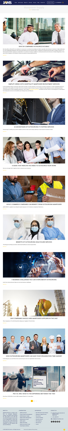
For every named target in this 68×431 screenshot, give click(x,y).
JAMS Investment (23, 412)
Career (37, 424)
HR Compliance (39, 420)
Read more (4, 55)
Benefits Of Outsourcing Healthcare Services (34, 242)
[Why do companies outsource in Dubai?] (34, 31)
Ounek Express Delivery (24, 425)
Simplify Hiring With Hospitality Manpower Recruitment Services (34, 84)
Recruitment (38, 415)
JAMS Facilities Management (25, 417)
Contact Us (42, 2)
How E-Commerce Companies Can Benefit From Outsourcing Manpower (34, 204)
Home (16, 2)
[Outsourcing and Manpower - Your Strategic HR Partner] (7, 2)
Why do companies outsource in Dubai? (34, 46)
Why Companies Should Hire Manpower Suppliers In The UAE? (34, 318)
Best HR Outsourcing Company (42, 412)
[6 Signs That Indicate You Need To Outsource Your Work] (34, 150)
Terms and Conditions (28, 429)
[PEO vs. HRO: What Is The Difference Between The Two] (34, 379)
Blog (38, 2)
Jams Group (20, 2)
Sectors (34, 2)
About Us (26, 2)
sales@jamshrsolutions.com (57, 418)
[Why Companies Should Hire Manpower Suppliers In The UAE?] (34, 303)
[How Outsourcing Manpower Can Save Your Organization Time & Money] (34, 341)
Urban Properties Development (26, 414)
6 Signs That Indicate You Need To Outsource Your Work (34, 165)
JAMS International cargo (25, 424)
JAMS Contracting (23, 422)
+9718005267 (58, 2)
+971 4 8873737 (55, 416)
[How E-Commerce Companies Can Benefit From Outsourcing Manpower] (34, 189)
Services (30, 2)
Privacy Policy (34, 429)
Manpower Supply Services (41, 414)
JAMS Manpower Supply (24, 415)
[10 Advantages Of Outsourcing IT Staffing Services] (34, 111)
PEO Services (38, 422)
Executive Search (39, 419)
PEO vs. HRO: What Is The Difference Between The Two (34, 394)
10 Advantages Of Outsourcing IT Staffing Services (34, 127)
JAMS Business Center (24, 419)
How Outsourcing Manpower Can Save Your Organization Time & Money (34, 356)
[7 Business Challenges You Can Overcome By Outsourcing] (34, 265)
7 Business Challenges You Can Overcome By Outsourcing (34, 280)
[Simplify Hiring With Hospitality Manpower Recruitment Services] (34, 71)
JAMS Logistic (22, 420)
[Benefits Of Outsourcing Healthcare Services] (34, 227)
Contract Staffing (39, 417)
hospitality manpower (34, 89)
